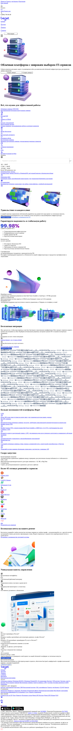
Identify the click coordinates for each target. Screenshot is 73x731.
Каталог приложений (7, 687)
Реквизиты (4, 690)
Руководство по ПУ (7, 695)
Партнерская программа (8, 678)
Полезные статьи (27, 695)
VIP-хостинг (56, 681)
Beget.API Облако (49, 695)
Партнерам (22, 1)
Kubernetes (4, 684)
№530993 (43, 711)
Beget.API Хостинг (38, 695)
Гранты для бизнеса (12, 1)
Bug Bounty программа (61, 690)
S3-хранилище (42, 681)
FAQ (56, 695)
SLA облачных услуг (22, 692)
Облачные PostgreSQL (30, 681)
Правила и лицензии (14, 690)
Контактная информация (8, 692)
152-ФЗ (62, 687)
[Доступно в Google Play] (18, 710)
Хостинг (3, 671)
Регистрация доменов (12, 682)
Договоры (24, 690)
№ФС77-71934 (32, 713)
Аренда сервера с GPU (40, 682)
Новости (3, 1)
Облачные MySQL (18, 681)
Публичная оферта (32, 690)
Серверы (3, 674)
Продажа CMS (18, 687)
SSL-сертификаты (41, 687)
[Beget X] (36, 699)
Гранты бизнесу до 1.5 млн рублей (11, 340)
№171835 (65, 711)
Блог (14, 695)
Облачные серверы (6, 681)
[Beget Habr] (36, 704)
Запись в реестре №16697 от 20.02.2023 (26, 721)
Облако (3, 670)
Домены (3, 673)
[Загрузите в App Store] (6, 710)
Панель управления (35, 692)
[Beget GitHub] (36, 701)
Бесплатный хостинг (29, 687)
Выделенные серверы (26, 682)
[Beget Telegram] (36, 702)
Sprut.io (67, 687)
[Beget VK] (36, 697)
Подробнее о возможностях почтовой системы (15, 537)
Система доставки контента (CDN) (58, 682)
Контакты (4, 676)
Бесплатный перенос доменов (10, 346)
